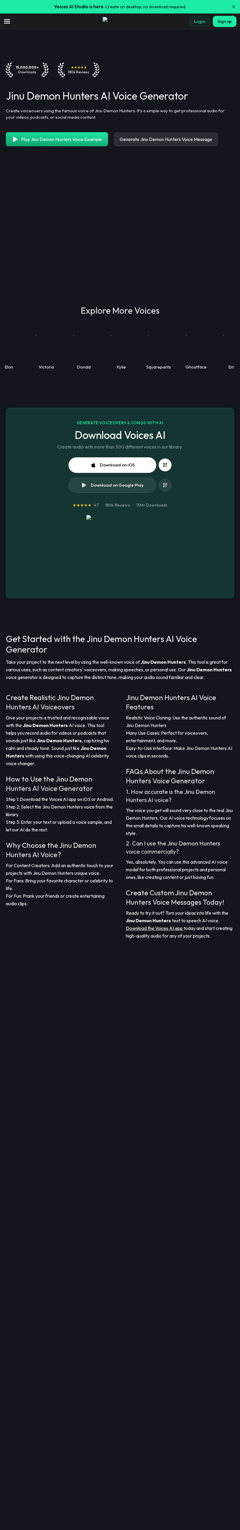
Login (199, 21)
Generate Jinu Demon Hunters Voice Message (166, 139)
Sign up (224, 21)
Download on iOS (117, 465)
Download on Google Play (117, 485)
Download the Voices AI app (155, 928)
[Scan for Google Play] (165, 485)
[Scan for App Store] (165, 465)
